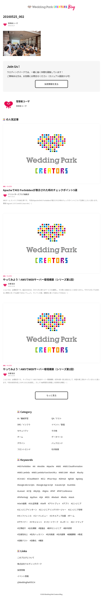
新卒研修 (68, 528)
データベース (57, 436)
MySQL (37, 491)
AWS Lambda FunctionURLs (45, 472)
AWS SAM (64, 472)
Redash (56, 497)
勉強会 (42, 528)
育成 (80, 534)
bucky (80, 472)
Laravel (21, 491)
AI (34, 466)
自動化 (33, 540)
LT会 (29, 491)
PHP (53, 491)
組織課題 (72, 534)
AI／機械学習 (22, 418)
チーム (20, 436)
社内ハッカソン (37, 534)
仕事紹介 (22, 528)
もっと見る (51, 395)
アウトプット (54, 503)
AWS (59, 466)
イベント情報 (23, 576)
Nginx (45, 491)
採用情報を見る (51, 83)
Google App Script (45, 485)
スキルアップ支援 (58, 515)
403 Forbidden (24, 466)
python (34, 497)
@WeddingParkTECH (26, 582)
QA (41, 497)
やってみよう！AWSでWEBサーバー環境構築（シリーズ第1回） (39, 279)
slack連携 (22, 503)
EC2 (43, 478)
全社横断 (32, 528)
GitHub (63, 478)
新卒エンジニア (54, 528)
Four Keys (52, 478)
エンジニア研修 (75, 509)
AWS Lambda (24, 472)
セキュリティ (23, 430)
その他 (54, 430)
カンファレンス (25, 515)
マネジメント (36, 522)
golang (80, 478)
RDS (47, 497)
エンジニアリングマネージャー (53, 509)
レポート (65, 522)
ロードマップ (77, 522)
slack (72, 497)
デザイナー (23, 522)
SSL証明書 (34, 503)
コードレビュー (41, 515)
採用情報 (21, 570)
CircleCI (21, 478)
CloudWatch (33, 478)
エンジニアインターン (27, 509)
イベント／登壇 (58, 424)
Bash (73, 472)
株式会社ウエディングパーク (29, 563)
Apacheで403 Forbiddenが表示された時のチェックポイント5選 (40, 190)
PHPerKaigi (23, 497)
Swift (43, 503)
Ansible (41, 466)
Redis (64, 497)
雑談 (41, 540)
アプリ (66, 503)
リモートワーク (51, 522)
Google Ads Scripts (26, 485)
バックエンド (57, 443)
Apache (51, 466)
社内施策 (61, 534)
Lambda (71, 485)
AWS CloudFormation (73, 466)
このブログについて (25, 557)
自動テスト (23, 540)
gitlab (71, 478)
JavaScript (60, 485)
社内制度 (55, 449)
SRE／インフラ (23, 424)
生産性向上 (23, 534)
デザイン (21, 443)
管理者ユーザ (13, 23)
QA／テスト (57, 418)
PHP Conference (65, 491)
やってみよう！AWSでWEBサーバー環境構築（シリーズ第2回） (39, 369)
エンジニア (76, 503)
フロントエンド (24, 449)
